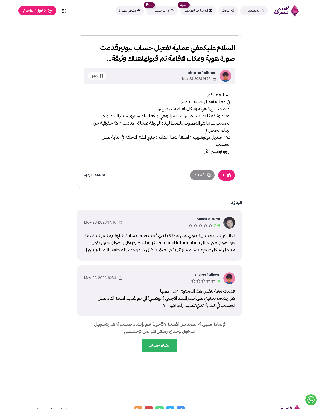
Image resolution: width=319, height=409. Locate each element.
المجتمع (254, 11)
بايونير (94, 76)
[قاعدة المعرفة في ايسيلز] (286, 11)
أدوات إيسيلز (162, 11)
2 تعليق (199, 175)
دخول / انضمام (34, 10)
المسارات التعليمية (196, 11)
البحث (226, 11)
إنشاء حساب (159, 345)
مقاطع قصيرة (127, 11)
